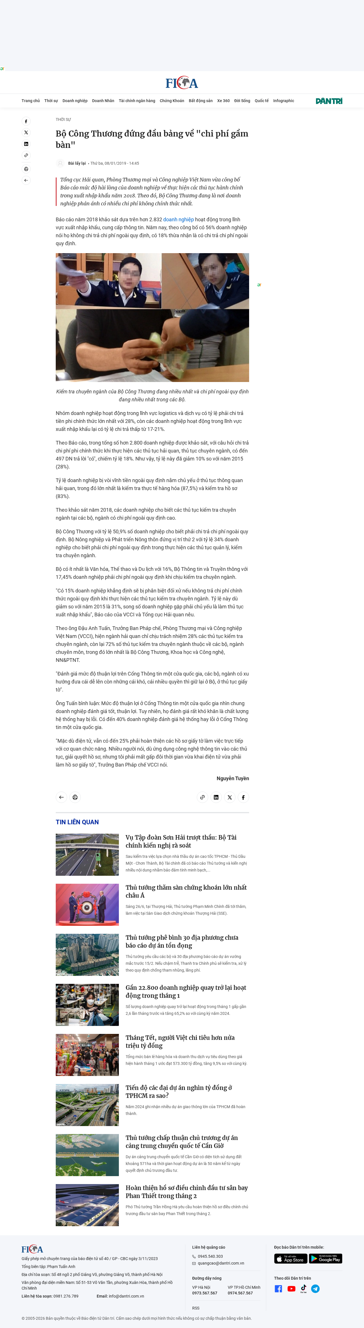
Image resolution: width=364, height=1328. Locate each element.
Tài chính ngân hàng (137, 100)
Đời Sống (242, 100)
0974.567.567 (240, 1293)
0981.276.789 (65, 1296)
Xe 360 (223, 100)
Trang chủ (31, 100)
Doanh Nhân (103, 100)
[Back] (26, 180)
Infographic (283, 100)
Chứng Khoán (172, 100)
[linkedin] (26, 143)
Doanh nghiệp (75, 100)
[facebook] (26, 121)
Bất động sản (201, 100)
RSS (195, 1308)
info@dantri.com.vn (126, 1296)
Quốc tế (262, 100)
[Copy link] (26, 155)
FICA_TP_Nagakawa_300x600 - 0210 (300, 120)
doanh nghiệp (178, 219)
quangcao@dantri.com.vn (221, 1263)
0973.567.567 (204, 1293)
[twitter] (26, 132)
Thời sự (51, 100)
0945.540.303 (210, 1256)
